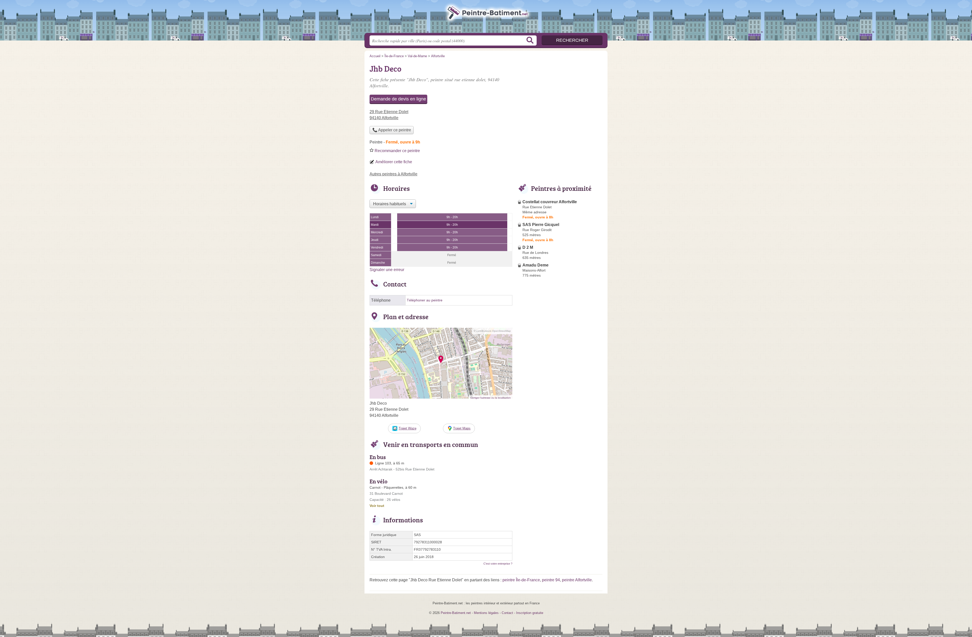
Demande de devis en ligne (398, 98)
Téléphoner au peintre (424, 300)
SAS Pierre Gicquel (540, 224)
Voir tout (377, 506)
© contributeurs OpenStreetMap (492, 331)
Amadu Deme (535, 265)
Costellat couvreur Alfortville (549, 202)
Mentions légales (486, 613)
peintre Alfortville (577, 580)
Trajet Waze (407, 428)
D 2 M (527, 247)
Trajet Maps (462, 428)
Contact (507, 613)
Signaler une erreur (387, 270)
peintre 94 (551, 580)
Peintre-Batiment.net (486, 18)
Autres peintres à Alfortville (393, 174)
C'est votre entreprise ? (497, 563)
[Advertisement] (559, 397)
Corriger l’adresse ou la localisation (490, 397)
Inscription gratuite (529, 613)
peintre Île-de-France (521, 580)
